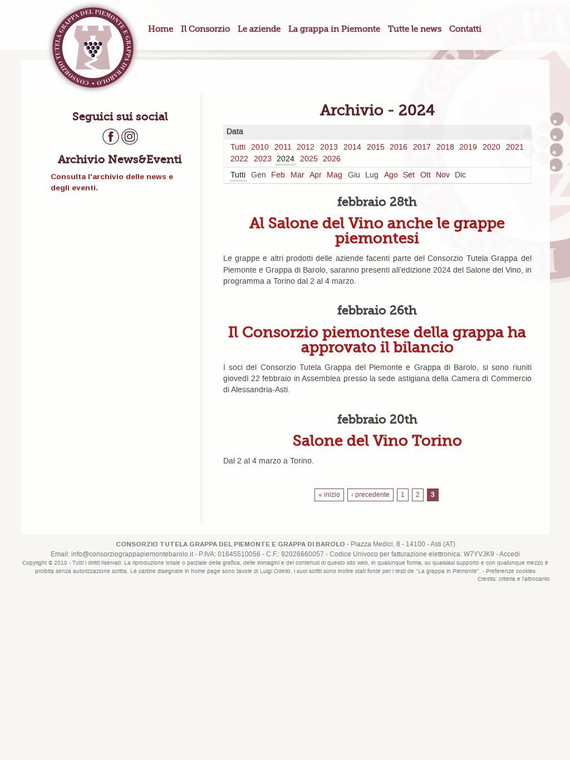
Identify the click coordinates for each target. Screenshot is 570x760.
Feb (278, 175)
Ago (391, 175)
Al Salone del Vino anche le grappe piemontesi (377, 230)
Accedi (509, 554)
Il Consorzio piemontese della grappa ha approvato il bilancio (377, 339)
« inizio (329, 495)
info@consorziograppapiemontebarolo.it (132, 554)
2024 (285, 159)
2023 (263, 159)
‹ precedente (370, 495)
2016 (398, 147)
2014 (352, 147)
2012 (306, 147)
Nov (443, 175)
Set (409, 175)
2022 (239, 159)
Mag (334, 175)
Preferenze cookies (510, 571)
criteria (507, 579)
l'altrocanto (536, 579)
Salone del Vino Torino (377, 440)
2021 (515, 147)
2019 (468, 147)
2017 (422, 147)
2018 (445, 147)
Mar (297, 175)
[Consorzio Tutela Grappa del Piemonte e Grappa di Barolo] (93, 47)
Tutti (237, 147)
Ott (425, 175)
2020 (491, 147)
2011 (283, 147)
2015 (376, 147)
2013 (329, 147)
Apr (315, 175)
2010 (260, 147)
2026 (332, 159)
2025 (309, 159)
